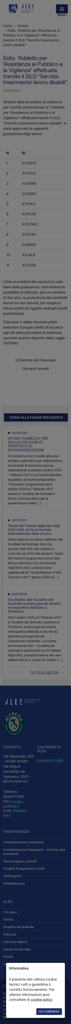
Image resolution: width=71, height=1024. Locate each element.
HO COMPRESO (49, 1011)
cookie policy (41, 999)
